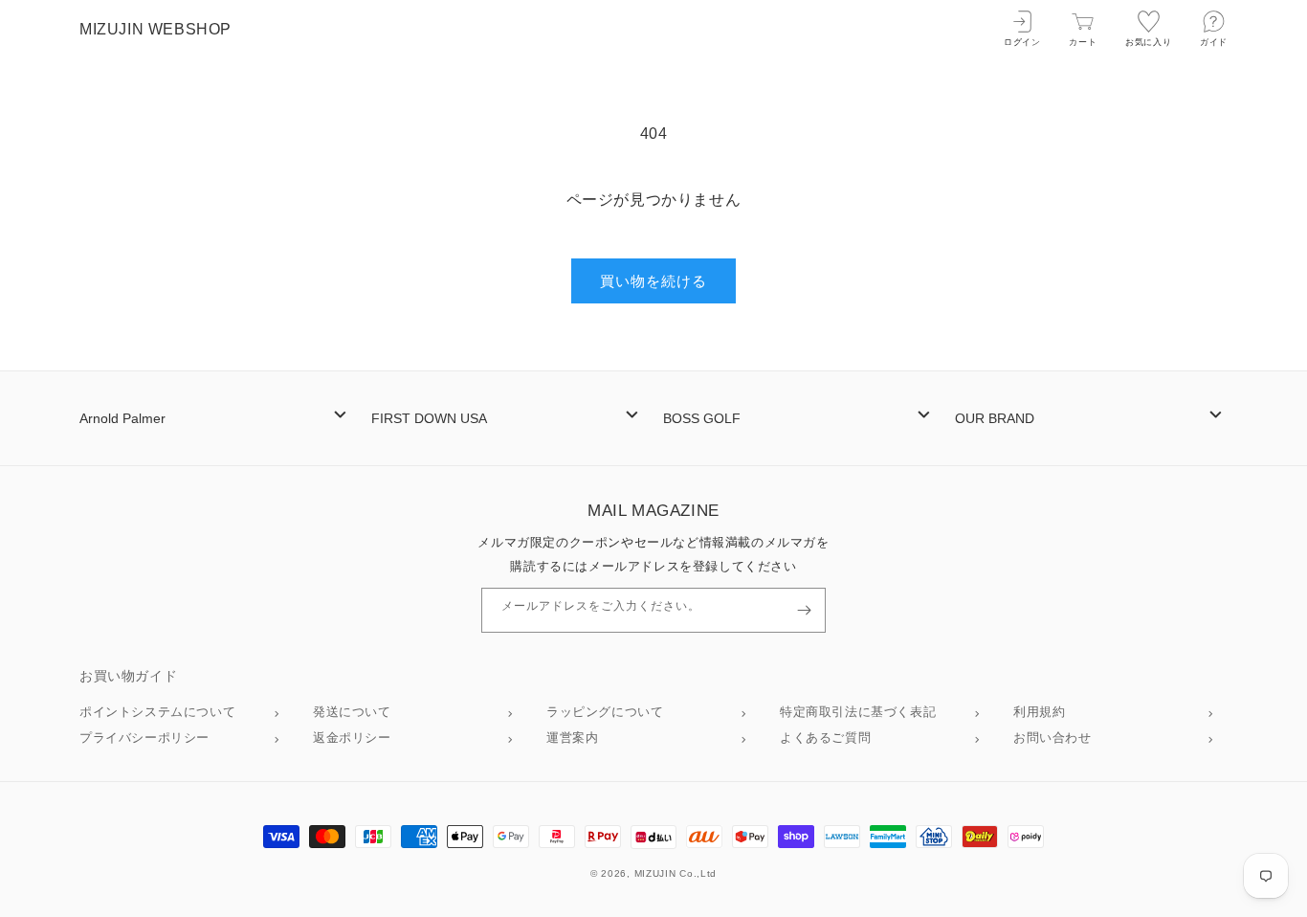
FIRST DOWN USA (429, 418)
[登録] (804, 610)
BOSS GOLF (702, 418)
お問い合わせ (1052, 737)
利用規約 (1039, 712)
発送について (352, 712)
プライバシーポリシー (144, 737)
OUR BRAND (994, 418)
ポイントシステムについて (157, 712)
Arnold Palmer (122, 418)
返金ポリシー (352, 737)
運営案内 (572, 737)
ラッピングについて (604, 712)
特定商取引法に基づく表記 (858, 712)
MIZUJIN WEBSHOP (155, 29)
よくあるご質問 (825, 737)
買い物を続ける (653, 281)
